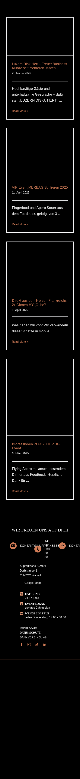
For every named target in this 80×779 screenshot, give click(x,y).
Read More (19, 111)
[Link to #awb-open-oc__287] (74, 8)
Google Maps (33, 582)
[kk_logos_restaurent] (25, 690)
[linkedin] (44, 644)
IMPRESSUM (28, 628)
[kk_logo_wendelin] (23, 669)
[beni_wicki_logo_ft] (58, 680)
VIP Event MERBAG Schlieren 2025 (40, 187)
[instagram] (29, 644)
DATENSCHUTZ (30, 632)
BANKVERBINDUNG (33, 637)
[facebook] (21, 644)
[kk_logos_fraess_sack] (57, 668)
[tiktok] (37, 644)
